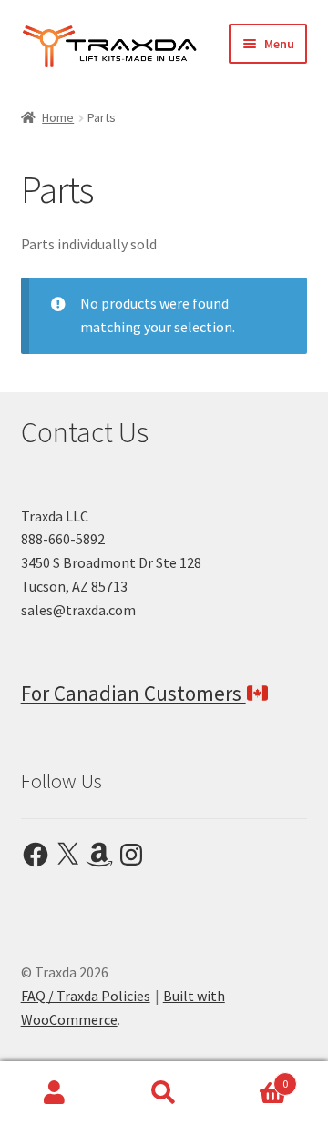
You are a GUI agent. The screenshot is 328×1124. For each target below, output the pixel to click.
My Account (54, 1093)
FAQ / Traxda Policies (85, 996)
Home (58, 117)
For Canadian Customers (133, 693)
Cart (253, 1077)
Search (164, 1093)
